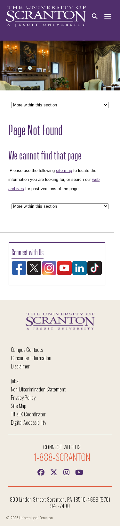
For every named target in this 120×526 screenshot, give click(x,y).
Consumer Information (31, 358)
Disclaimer (20, 366)
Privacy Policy (23, 397)
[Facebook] (41, 472)
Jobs (15, 381)
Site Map (19, 406)
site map (64, 170)
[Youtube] (79, 472)
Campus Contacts (27, 349)
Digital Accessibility (28, 422)
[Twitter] (53, 472)
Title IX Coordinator (28, 414)
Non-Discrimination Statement (38, 389)
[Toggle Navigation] (108, 16)
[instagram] (66, 472)
